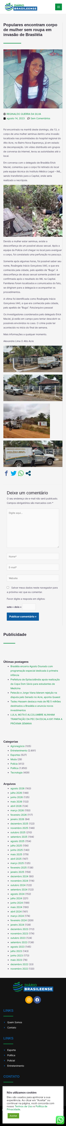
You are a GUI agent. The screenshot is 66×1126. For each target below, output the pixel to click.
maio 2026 (16, 801)
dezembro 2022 (19, 964)
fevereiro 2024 (18, 920)
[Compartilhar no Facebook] (6, 473)
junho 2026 (16, 797)
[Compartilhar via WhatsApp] (21, 473)
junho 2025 (16, 849)
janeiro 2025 (17, 871)
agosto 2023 (17, 946)
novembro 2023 (19, 933)
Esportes (15, 754)
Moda (13, 759)
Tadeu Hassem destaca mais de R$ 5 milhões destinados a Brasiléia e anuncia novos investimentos (35, 706)
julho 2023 (16, 951)
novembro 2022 (19, 968)
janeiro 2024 (17, 924)
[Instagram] (29, 1000)
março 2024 (17, 915)
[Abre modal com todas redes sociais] (28, 473)
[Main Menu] (58, 7)
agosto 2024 (17, 893)
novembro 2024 (19, 880)
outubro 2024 (18, 885)
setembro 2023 (18, 942)
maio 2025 (16, 854)
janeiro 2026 (17, 819)
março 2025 (17, 863)
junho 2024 (16, 902)
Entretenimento (18, 750)
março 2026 (17, 810)
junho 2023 (16, 955)
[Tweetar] (14, 473)
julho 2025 (16, 845)
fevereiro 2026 (18, 814)
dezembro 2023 (19, 929)
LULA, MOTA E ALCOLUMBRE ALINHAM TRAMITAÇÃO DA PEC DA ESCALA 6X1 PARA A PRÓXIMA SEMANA (36, 719)
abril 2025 (16, 858)
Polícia (14, 763)
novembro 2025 (19, 827)
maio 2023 (16, 959)
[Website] (33, 578)
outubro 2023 (18, 937)
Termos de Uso (24, 1106)
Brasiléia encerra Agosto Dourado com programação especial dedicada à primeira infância (34, 670)
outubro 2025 (18, 832)
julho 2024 (16, 898)
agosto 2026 (17, 788)
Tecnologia (16, 772)
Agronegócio (17, 746)
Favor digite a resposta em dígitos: (26, 598)
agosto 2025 (17, 841)
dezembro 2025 (19, 823)
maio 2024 (16, 907)
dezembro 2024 (19, 876)
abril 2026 (16, 806)
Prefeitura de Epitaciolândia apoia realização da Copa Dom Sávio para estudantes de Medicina (35, 684)
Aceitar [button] (13, 1115)
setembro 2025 (18, 836)
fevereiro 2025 (18, 867)
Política (14, 768)
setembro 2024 (18, 889)
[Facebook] (37, 1000)
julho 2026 (16, 792)
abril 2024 (16, 911)
